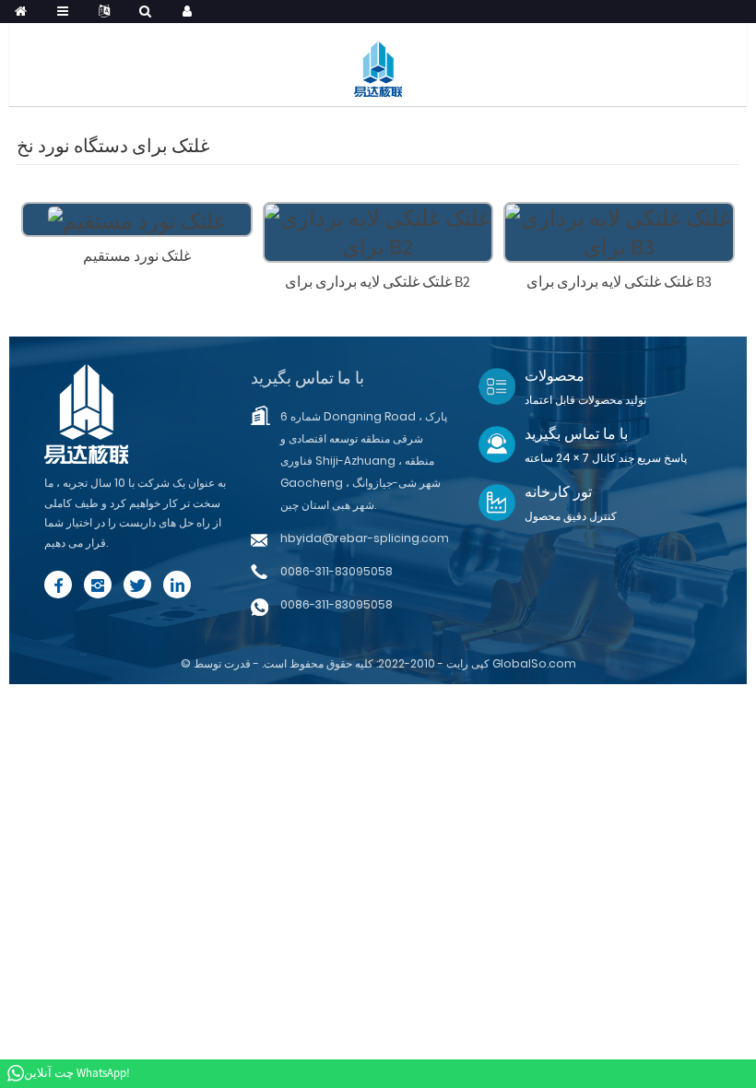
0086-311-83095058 (336, 571)
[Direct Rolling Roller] (137, 218)
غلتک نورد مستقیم (137, 255)
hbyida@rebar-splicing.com (364, 538)
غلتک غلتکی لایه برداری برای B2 (377, 281)
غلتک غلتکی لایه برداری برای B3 (619, 281)
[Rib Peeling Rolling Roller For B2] (378, 230)
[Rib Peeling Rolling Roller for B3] (619, 230)
